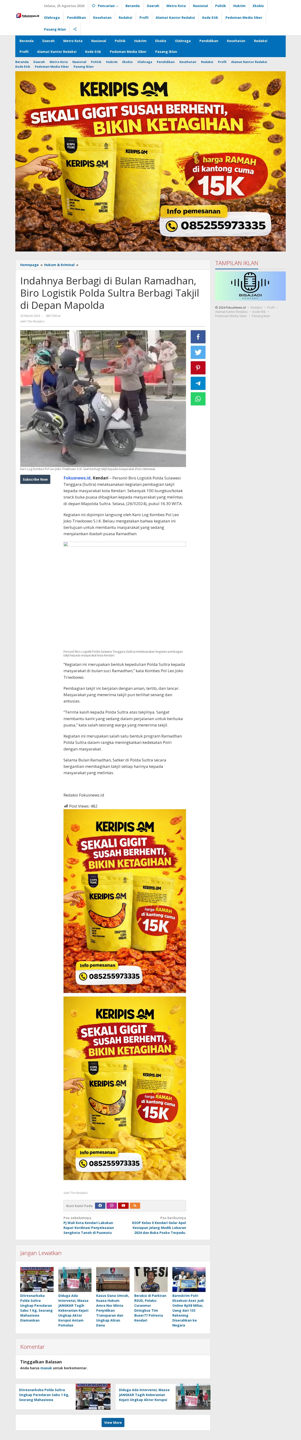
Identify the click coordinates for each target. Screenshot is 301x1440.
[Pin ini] (198, 367)
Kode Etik (259, 311)
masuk (46, 1368)
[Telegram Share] (198, 383)
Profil (271, 307)
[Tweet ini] (198, 352)
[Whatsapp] (198, 398)
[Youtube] (123, 1206)
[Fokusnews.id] (27, 15)
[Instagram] (112, 1206)
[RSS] (135, 1206)
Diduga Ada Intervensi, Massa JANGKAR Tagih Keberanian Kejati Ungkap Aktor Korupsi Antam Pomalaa (73, 1310)
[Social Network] (75, 29)
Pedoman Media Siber (231, 316)
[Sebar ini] (198, 336)
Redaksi (256, 307)
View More (113, 1422)
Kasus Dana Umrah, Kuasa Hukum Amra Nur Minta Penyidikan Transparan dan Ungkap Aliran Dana (112, 1310)
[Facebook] (100, 1206)
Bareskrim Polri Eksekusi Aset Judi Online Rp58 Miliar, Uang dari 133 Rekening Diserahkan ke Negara (188, 1310)
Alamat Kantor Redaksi (231, 311)
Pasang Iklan (261, 316)
